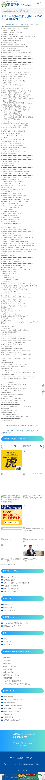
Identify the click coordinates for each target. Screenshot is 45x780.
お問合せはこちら (6, 433)
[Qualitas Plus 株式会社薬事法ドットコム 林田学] (33, 530)
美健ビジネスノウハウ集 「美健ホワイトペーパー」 (12, 712)
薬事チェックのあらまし (11, 589)
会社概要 (20, 758)
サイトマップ (22, 770)
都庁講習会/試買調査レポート (13, 720)
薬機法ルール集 (8, 696)
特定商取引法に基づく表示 (30, 764)
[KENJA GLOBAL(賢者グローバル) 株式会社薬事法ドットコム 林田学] (33, 555)
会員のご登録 (7, 607)
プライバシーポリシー (10, 764)
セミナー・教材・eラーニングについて (16, 583)
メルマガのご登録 (9, 610)
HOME (12, 758)
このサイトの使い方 (10, 577)
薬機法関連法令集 (9, 702)
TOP (4, 10)
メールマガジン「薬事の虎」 (12, 699)
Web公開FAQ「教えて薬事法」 (13, 708)
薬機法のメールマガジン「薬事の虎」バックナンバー (20, 10)
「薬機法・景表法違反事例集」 (13, 705)
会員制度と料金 (8, 604)
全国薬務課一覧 (8, 717)
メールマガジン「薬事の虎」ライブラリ (16, 623)
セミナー (6, 639)
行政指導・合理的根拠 (10, 586)
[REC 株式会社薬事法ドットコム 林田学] (33, 561)
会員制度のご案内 (9, 580)
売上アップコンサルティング (12, 591)
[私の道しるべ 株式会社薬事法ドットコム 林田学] (11, 561)
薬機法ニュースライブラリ (12, 626)
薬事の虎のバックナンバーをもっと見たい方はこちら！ (22, 431)
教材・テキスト (8, 644)
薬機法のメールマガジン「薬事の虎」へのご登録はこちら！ (22, 24)
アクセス (29, 758)
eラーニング (7, 642)
